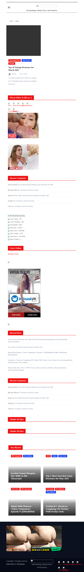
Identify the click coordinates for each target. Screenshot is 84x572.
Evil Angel (50, 489)
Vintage (11, 63)
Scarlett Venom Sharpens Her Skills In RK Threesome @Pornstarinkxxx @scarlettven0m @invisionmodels (23, 480)
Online (13, 254)
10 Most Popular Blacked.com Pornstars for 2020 (36, 185)
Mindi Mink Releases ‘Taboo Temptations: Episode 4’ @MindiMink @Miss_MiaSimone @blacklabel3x (23, 511)
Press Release (28, 456)
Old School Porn (14, 60)
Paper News (10, 564)
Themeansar (20, 564)
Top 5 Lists (62, 456)
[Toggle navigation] (9, 7)
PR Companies (16, 456)
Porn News (15, 489)
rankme (14, 74)
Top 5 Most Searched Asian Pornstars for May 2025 (31, 195)
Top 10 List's (27, 60)
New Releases (60, 489)
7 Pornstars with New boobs (29, 190)
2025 (48, 456)
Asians (55, 456)
